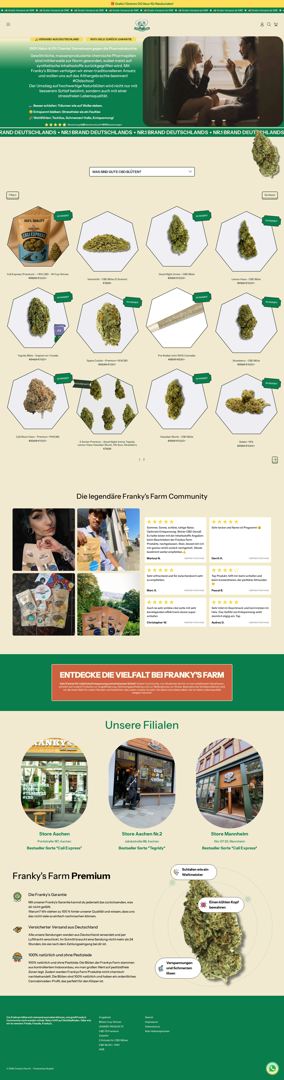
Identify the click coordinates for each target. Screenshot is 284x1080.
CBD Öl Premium (109, 1031)
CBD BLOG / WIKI (109, 1044)
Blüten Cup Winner (110, 1021)
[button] (268, 24)
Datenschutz (152, 1026)
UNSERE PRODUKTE (111, 1026)
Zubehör (104, 1035)
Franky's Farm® (23, 1068)
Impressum (151, 1021)
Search (149, 1017)
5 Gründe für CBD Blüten (113, 1040)
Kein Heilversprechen (157, 1031)
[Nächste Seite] (275, 459)
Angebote (105, 1017)
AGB (101, 1049)
